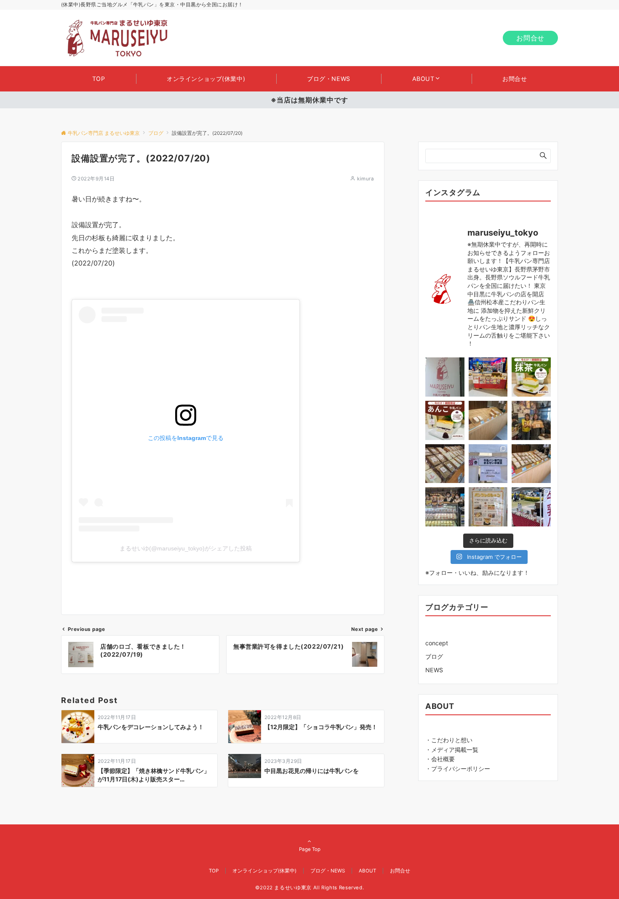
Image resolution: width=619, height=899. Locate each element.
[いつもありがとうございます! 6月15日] (488, 377)
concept (436, 643)
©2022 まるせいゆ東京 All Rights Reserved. (309, 888)
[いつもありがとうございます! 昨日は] (444, 506)
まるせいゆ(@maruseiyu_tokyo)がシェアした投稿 (186, 548)
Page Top (309, 849)
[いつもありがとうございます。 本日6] (531, 377)
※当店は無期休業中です (309, 100)
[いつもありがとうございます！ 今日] (531, 420)
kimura (365, 179)
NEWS (434, 670)
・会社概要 (440, 758)
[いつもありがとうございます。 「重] (444, 377)
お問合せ (530, 38)
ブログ (434, 656)
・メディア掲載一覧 (451, 749)
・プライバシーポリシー (457, 768)
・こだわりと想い (448, 739)
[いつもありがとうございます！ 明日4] (488, 506)
